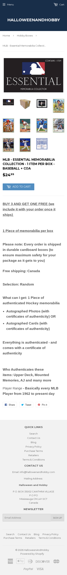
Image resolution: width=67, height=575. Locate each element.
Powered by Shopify (32, 553)
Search (33, 433)
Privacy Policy (33, 446)
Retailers (33, 455)
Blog (33, 442)
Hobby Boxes (25, 35)
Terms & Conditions (34, 459)
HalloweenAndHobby (33, 19)
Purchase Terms (33, 450)
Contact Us (33, 437)
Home (6, 35)
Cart (61, 4)
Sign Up (57, 517)
